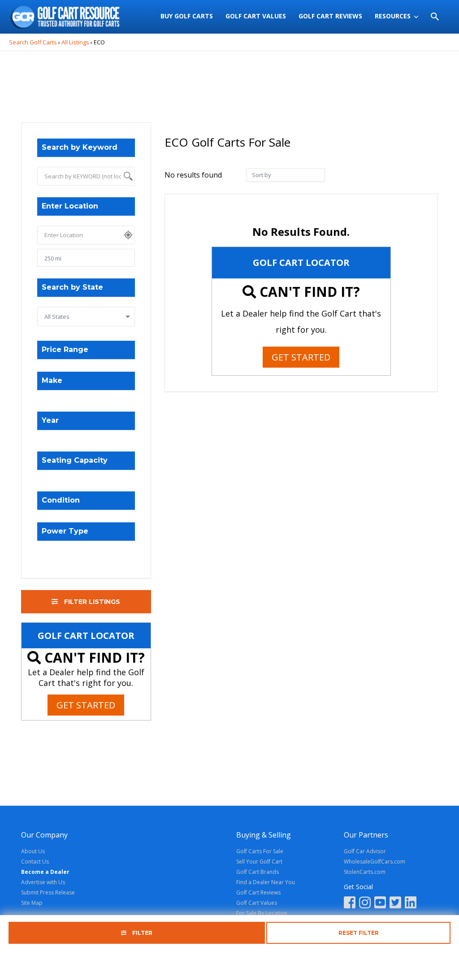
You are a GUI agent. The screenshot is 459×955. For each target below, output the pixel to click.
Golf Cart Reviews (258, 892)
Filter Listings (91, 602)
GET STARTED (85, 705)
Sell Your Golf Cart (259, 861)
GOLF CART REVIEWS (330, 16)
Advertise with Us (43, 882)
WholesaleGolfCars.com (374, 861)
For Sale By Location (261, 913)
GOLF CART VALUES (255, 16)
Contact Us (35, 861)
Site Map (32, 903)
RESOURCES (393, 16)
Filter (141, 932)
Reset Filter (358, 932)
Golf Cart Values (256, 903)
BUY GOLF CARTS (186, 16)
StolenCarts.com (364, 872)
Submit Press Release (48, 892)
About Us (33, 851)
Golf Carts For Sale (259, 851)
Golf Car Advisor (365, 851)
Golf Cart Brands (257, 872)
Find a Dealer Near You (265, 882)
